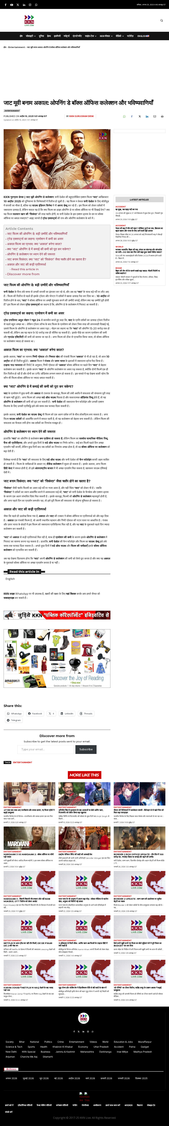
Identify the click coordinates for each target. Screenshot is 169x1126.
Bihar (119, 268)
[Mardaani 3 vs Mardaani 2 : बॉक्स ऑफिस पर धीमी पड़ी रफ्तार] (29, 838)
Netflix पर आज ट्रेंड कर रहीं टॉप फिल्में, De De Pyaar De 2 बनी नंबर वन (28, 944)
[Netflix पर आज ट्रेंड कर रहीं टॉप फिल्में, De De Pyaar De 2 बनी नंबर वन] (29, 927)
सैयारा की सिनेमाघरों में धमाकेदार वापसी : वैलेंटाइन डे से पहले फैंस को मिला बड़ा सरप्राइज (139, 811)
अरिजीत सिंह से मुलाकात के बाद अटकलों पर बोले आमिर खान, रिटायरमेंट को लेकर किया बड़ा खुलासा (81, 811)
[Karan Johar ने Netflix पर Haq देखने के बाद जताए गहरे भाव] (29, 971)
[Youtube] (11, 5)
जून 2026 (44, 1078)
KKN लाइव (9, 593)
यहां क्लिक (71, 593)
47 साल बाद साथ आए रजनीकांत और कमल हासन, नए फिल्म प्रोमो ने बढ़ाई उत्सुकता (29, 811)
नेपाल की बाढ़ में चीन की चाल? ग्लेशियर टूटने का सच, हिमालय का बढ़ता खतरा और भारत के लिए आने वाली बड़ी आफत (139, 229)
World (119, 247)
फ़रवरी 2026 (106, 1078)
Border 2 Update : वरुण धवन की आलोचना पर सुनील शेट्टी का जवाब (138, 900)
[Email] (154, 116)
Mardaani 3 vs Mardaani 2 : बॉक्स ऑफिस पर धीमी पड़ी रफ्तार (28, 855)
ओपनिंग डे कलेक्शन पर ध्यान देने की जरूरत (31, 254)
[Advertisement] (97, 20)
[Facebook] (5, 5)
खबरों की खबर (51, 593)
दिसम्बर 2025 (141, 1078)
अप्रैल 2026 (74, 1078)
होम (5, 47)
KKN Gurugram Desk (81, 116)
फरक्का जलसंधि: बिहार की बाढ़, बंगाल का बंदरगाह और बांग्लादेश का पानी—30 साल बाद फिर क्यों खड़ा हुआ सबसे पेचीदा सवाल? (139, 250)
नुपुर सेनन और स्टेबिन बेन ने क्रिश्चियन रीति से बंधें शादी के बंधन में (82, 987)
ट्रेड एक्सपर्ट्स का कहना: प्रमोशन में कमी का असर (35, 239)
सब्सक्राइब (9, 598)
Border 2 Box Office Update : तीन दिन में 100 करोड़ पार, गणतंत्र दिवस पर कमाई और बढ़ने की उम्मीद (139, 855)
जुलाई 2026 (28, 1078)
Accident (121, 207)
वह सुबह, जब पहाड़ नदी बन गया (127, 209)
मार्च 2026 (90, 1078)
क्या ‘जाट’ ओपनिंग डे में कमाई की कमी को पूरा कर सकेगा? (39, 249)
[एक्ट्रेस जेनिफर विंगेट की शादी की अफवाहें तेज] (84, 838)
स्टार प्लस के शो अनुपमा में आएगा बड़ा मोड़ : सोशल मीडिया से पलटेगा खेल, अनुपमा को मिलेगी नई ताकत (83, 900)
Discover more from (23, 274)
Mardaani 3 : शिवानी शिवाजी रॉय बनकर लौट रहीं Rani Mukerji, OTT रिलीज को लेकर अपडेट (27, 900)
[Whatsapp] (36, 5)
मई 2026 (58, 1078)
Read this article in (24, 269)
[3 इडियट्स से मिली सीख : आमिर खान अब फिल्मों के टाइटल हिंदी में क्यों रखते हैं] (84, 927)
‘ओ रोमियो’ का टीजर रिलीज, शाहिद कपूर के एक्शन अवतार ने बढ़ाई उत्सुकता (137, 988)
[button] (161, 20)
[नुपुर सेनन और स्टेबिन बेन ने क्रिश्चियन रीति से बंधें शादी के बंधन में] (84, 971)
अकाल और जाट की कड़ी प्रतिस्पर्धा (26, 264)
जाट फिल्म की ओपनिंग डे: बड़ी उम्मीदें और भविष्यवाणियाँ (37, 234)
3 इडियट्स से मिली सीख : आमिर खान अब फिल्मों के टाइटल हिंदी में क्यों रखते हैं (83, 944)
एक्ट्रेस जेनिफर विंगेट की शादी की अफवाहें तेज (75, 854)
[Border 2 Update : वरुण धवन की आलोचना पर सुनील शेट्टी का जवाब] (139, 882)
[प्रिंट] (162, 116)
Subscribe (86, 749)
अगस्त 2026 (11, 1078)
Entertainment (16, 47)
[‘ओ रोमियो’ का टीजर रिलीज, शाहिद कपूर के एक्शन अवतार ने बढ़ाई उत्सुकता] (139, 971)
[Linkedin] (24, 5)
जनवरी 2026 (124, 1078)
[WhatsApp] (124, 116)
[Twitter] (18, 5)
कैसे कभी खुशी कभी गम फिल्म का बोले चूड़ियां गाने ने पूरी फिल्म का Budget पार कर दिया (138, 944)
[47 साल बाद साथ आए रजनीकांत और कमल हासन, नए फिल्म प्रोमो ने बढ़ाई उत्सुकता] (29, 794)
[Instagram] (30, 5)
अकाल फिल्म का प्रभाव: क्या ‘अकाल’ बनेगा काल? (34, 244)
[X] (139, 116)
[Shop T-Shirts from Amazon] (57, 658)
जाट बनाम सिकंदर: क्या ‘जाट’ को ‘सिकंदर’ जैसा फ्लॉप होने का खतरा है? (46, 259)
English (10, 579)
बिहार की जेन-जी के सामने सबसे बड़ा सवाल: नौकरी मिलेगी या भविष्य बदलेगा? (138, 272)
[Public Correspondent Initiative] (57, 615)
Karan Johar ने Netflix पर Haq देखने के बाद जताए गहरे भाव (28, 988)
